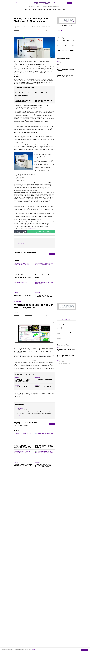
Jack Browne (16, 315)
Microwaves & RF (28, 315)
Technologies (28, 9)
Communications (61, 9)
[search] (16, 3)
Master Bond (60, 28)
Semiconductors (17, 15)
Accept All (85, 649)
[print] (54, 33)
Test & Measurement (18, 301)
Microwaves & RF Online (43, 9)
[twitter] (34, 33)
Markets (34, 9)
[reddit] (36, 33)
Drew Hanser (16, 30)
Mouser (59, 30)
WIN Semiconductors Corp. (43, 355)
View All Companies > (66, 33)
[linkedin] (32, 33)
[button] (14, 3)
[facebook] (30, 33)
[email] (37, 33)
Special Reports (52, 9)
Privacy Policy (34, 649)
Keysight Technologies (24, 355)
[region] (45, 650)
